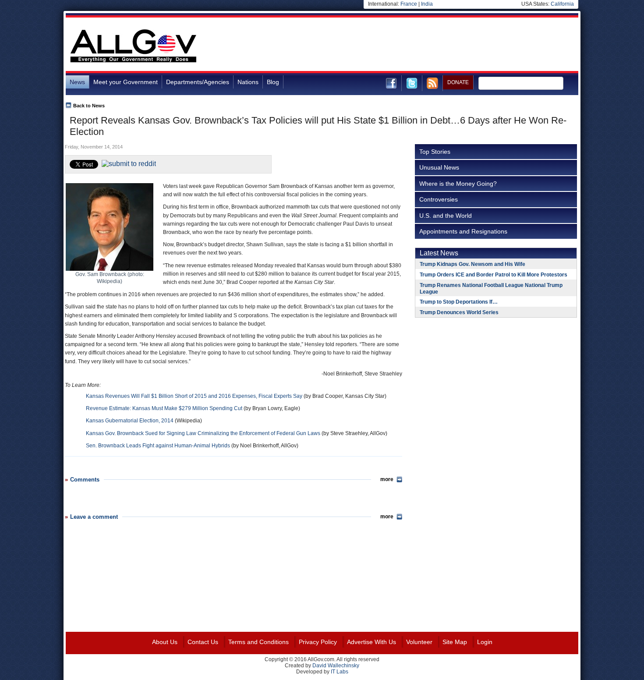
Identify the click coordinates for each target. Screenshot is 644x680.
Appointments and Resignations (463, 231)
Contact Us (203, 641)
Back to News (89, 105)
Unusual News (439, 167)
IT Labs (339, 672)
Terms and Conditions (258, 641)
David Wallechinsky (335, 665)
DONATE (458, 82)
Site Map (454, 641)
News (77, 81)
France (408, 4)
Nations (247, 81)
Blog (273, 81)
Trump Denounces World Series (459, 312)
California (562, 4)
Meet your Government (125, 81)
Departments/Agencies (197, 81)
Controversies (438, 199)
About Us (164, 641)
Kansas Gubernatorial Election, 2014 (129, 421)
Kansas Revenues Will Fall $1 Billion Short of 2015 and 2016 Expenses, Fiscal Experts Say (194, 396)
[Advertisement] (418, 45)
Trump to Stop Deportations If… (459, 302)
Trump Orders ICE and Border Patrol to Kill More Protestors (493, 275)
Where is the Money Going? (458, 183)
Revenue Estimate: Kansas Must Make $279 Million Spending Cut (164, 408)
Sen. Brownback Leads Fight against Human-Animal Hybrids (158, 446)
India (427, 4)
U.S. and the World (445, 215)
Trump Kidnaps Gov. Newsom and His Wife (472, 264)
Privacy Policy (318, 641)
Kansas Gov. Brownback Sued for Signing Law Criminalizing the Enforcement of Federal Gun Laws (203, 433)
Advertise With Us (371, 641)
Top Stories (434, 151)
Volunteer (419, 641)
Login (484, 641)
